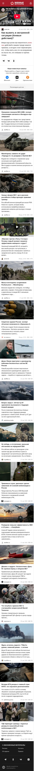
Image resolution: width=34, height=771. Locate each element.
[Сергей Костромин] (2, 129)
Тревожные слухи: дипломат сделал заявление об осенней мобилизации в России (15, 486)
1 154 (31, 215)
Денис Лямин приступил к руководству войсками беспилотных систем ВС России (16, 363)
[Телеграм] (5, 759)
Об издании (5, 751)
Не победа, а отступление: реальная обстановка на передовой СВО (15, 445)
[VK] (21, 759)
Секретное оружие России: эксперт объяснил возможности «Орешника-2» (15, 323)
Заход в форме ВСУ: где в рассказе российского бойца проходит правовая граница (16, 197)
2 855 (31, 129)
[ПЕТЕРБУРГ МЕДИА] (2, 420)
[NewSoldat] (2, 29)
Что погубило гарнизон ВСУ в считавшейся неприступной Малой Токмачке (14, 608)
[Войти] (31, 3)
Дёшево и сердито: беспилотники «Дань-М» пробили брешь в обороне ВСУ (16, 568)
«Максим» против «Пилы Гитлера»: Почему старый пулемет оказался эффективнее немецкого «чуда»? (14, 241)
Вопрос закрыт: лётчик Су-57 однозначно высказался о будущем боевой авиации (14, 405)
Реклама (4, 748)
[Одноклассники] (13, 759)
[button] (3, 61)
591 (31, 621)
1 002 (31, 337)
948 (31, 379)
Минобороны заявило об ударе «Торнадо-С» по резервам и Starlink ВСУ (16, 155)
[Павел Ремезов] (2, 215)
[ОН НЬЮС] (2, 337)
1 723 (31, 171)
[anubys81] (2, 258)
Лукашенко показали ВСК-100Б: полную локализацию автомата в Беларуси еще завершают (16, 114)
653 (31, 459)
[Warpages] (2, 501)
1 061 (31, 298)
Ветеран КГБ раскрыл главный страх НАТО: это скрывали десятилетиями (15, 686)
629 (31, 501)
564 (31, 700)
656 (31, 420)
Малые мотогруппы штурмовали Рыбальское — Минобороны (13, 284)
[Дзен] (28, 759)
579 (31, 660)
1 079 (31, 258)
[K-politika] (2, 459)
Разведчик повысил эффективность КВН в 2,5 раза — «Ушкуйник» (17, 526)
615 (31, 582)
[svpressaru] (2, 621)
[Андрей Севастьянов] (2, 298)
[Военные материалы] (17, 3)
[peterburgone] (2, 582)
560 (31, 739)
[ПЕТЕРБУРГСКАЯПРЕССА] (2, 699)
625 (31, 542)
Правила (20, 751)
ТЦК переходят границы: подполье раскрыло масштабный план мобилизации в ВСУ (14, 726)
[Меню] (3, 3)
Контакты (21, 748)
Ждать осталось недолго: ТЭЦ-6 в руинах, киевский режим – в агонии (14, 646)
